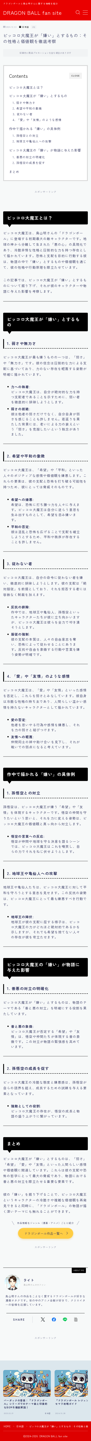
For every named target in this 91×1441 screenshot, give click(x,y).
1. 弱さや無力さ (24, 103)
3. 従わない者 (23, 114)
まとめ (14, 171)
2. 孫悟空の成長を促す (29, 163)
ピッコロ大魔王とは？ (26, 87)
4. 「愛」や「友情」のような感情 (37, 120)
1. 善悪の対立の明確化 (29, 157)
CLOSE (75, 76)
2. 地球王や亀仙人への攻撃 (32, 141)
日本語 (25, 27)
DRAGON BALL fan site (32, 13)
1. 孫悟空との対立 (26, 135)
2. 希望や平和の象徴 (27, 108)
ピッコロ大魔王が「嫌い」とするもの (38, 95)
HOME (7, 1426)
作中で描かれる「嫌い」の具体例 (35, 128)
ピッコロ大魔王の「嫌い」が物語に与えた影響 (45, 150)
